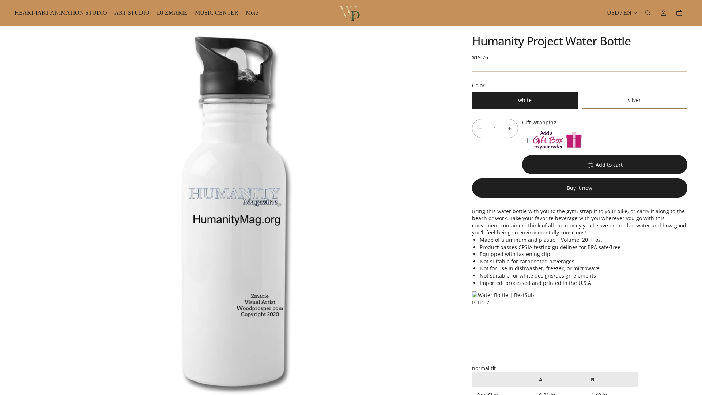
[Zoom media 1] (234, 210)
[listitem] (252, 13)
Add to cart (609, 164)
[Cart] (679, 13)
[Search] (648, 13)
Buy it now (579, 187)
